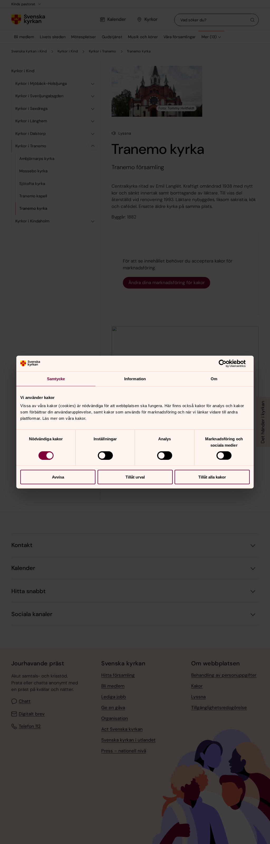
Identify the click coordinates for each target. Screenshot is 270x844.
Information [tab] (135, 378)
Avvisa (58, 477)
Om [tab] (214, 378)
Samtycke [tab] (56, 378)
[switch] (105, 455)
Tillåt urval (135, 477)
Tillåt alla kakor (212, 477)
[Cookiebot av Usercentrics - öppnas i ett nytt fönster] (227, 363)
